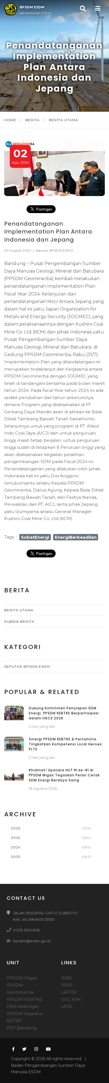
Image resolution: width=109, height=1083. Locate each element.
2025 (15, 838)
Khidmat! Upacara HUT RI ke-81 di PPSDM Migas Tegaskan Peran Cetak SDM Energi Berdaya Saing (64, 775)
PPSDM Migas (22, 978)
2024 (16, 847)
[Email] (9, 940)
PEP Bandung (22, 1027)
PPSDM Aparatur (25, 1013)
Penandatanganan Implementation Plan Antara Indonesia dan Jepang (48, 232)
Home (10, 120)
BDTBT (14, 1020)
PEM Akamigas (23, 1006)
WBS (66, 978)
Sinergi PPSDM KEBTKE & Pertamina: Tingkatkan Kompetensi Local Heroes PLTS (65, 744)
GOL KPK (71, 999)
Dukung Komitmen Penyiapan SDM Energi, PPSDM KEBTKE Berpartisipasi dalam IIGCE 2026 (64, 713)
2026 (15, 828)
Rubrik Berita (19, 621)
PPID (66, 985)
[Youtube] (48, 1049)
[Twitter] (24, 1049)
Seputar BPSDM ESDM (54, 250)
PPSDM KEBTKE (24, 999)
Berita (33, 120)
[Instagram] (36, 1049)
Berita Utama (63, 120)
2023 (15, 857)
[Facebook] (13, 1049)
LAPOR (69, 992)
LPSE (66, 1006)
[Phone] (9, 929)
